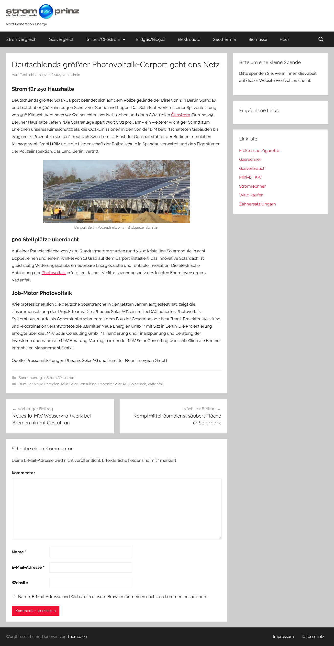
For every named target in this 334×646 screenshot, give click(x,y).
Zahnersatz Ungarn (257, 204)
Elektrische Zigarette (259, 150)
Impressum (283, 636)
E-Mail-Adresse (28, 567)
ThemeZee (77, 636)
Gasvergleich (61, 39)
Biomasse (257, 39)
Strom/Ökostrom (103, 39)
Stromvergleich (21, 39)
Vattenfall (156, 384)
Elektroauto (189, 39)
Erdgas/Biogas (150, 39)
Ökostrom (180, 114)
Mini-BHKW (250, 177)
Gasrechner (250, 159)
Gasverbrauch (252, 168)
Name (19, 551)
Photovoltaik (54, 272)
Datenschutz (313, 636)
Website (20, 582)
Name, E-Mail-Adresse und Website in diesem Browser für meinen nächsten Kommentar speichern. (113, 596)
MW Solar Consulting (79, 384)
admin (75, 75)
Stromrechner (252, 186)
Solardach (137, 384)
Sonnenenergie (32, 378)
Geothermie (224, 39)
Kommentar (23, 472)
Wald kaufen (251, 195)
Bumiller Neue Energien (39, 384)
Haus (284, 39)
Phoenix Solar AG (113, 384)
